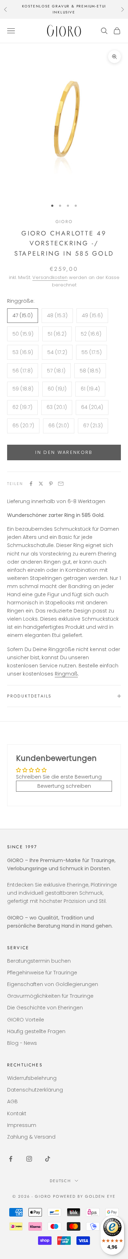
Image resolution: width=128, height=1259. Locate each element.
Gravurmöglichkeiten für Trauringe (50, 995)
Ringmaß (66, 673)
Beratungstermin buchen (39, 960)
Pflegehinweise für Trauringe (42, 972)
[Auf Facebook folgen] (10, 1158)
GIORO (64, 221)
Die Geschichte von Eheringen (45, 1007)
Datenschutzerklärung (35, 1089)
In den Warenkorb (63, 452)
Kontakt (16, 1113)
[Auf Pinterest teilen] (51, 483)
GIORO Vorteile (25, 1019)
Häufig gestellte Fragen (36, 1031)
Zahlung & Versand (31, 1136)
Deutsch (60, 1181)
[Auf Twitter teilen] (41, 483)
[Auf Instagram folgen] (29, 1158)
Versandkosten (50, 277)
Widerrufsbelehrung (32, 1078)
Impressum (21, 1125)
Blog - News (22, 1043)
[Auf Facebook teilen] (31, 483)
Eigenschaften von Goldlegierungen (52, 984)
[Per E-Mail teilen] (61, 483)
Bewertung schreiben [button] (64, 786)
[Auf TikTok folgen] (47, 1158)
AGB (12, 1101)
